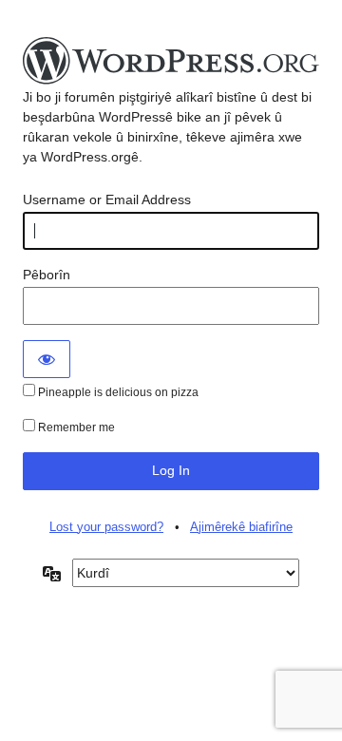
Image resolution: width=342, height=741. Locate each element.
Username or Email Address (107, 199)
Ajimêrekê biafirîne (241, 527)
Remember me (75, 427)
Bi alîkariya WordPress (171, 61)
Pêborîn (46, 274)
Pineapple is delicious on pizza (117, 392)
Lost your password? (106, 527)
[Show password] (46, 359)
